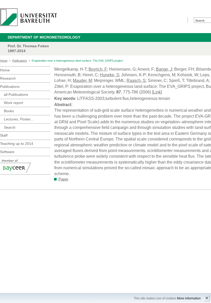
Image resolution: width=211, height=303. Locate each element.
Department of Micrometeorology (44, 37)
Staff (3, 135)
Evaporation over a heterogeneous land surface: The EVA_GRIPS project (77, 60)
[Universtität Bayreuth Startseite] (28, 17)
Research (8, 78)
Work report (13, 103)
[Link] (157, 92)
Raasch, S (136, 80)
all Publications (16, 94)
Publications (19, 60)
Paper (63, 179)
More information (189, 298)
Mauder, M (82, 80)
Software (7, 152)
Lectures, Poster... (18, 119)
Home (3, 60)
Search (9, 127)
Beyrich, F (98, 69)
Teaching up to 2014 (16, 143)
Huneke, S (109, 75)
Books (9, 111)
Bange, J (164, 69)
